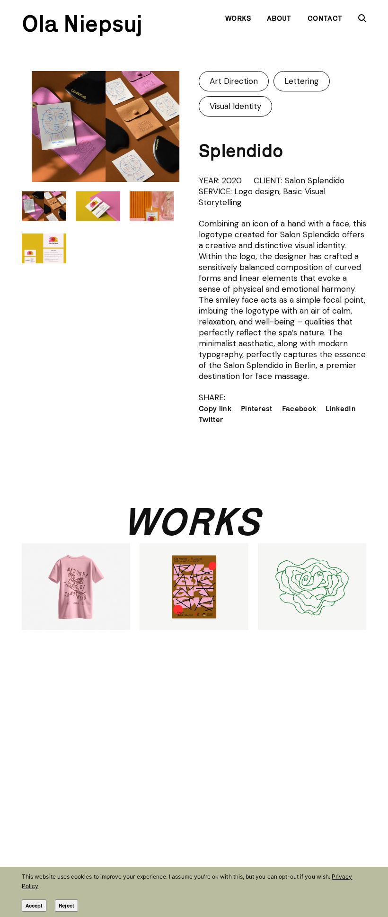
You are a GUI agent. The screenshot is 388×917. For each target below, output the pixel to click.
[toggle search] (362, 18)
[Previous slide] (33, 126)
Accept (34, 905)
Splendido (241, 150)
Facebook (299, 409)
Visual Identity (235, 106)
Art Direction (234, 81)
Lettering (301, 81)
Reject (66, 905)
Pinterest (257, 409)
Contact (325, 18)
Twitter (211, 419)
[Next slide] (178, 126)
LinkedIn (341, 409)
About (279, 18)
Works (238, 18)
